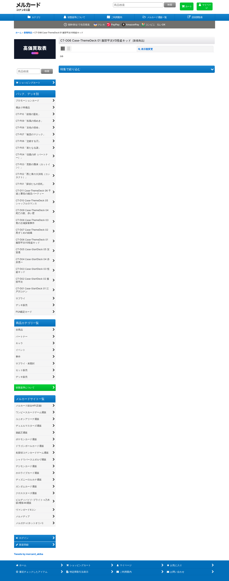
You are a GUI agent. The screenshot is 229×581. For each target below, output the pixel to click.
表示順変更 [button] (147, 49)
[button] (155, 17)
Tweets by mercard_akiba (28, 554)
